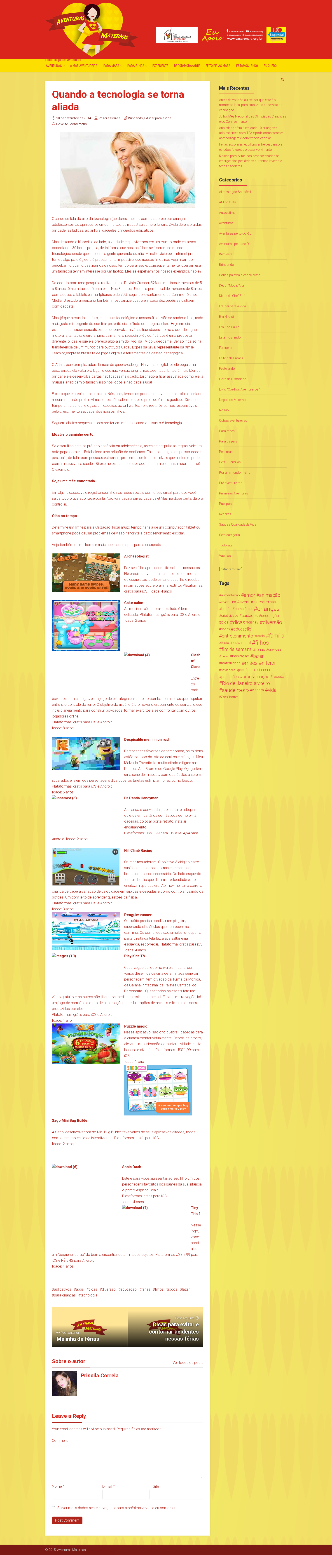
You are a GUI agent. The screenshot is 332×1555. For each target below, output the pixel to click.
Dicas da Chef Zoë (232, 296)
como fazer (244, 609)
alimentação (230, 595)
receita (278, 676)
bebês (226, 609)
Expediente (160, 66)
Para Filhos (135, 66)
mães (251, 663)
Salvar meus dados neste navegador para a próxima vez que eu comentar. (116, 1508)
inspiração (240, 656)
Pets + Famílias (230, 462)
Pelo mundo (227, 452)
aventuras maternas (258, 602)
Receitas (225, 514)
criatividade (229, 616)
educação (128, 1289)
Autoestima (227, 212)
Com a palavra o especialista (239, 275)
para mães (230, 676)
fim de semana (237, 649)
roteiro (263, 683)
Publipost (226, 504)
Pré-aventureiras (230, 483)
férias (145, 1289)
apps (80, 1289)
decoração (270, 615)
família (276, 636)
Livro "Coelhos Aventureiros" (239, 389)
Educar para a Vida (157, 118)
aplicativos (62, 1289)
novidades (228, 670)
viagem (258, 690)
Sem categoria (229, 535)
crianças (268, 609)
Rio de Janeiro (237, 683)
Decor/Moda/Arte (187, 66)
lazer (186, 1289)
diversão (109, 1289)
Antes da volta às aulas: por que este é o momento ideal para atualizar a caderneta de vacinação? (250, 105)
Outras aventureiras (233, 420)
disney (253, 622)
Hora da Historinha (232, 379)
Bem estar (226, 254)
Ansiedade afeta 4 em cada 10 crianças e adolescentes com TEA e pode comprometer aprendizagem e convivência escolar (251, 133)
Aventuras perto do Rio (235, 233)
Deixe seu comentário (71, 124)
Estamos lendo (247, 66)
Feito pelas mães (218, 66)
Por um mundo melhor (235, 472)
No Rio (224, 410)
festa (225, 643)
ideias (225, 656)
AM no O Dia (227, 202)
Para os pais (228, 441)
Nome (58, 1486)
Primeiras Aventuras (233, 493)
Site (156, 1486)
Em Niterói (226, 316)
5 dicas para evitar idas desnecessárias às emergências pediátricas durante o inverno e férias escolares (250, 161)
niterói (268, 663)
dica (225, 622)
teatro (244, 690)
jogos (172, 1289)
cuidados (250, 615)
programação (256, 676)
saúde (228, 690)
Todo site (225, 545)
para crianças (65, 1295)
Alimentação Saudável (235, 192)
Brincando (135, 118)
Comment (60, 1440)
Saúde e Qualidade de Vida (237, 524)
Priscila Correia (109, 118)
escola (260, 636)
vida (272, 690)
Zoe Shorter (229, 697)
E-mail (108, 1486)
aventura (228, 602)
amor (249, 595)
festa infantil (241, 642)
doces (225, 629)
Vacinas (225, 556)
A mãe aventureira (84, 66)
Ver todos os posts (188, 1362)
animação (269, 595)
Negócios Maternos (233, 400)
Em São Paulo (229, 327)
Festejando (227, 368)
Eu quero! (270, 66)
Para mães (111, 66)
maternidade (231, 663)
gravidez (274, 649)
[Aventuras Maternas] (91, 29)
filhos (159, 1289)
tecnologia (88, 1295)
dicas (93, 1289)
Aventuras (54, 66)
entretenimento (237, 636)
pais (241, 670)
